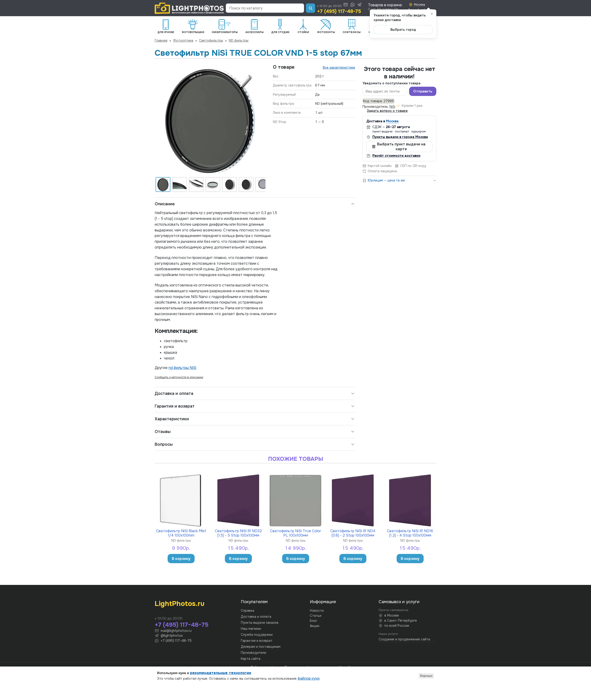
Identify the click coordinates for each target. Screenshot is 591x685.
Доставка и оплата (174, 393)
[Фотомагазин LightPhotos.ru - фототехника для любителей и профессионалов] (189, 8)
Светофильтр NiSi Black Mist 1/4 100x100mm (181, 533)
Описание (165, 203)
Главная (161, 40)
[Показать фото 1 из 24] (163, 184)
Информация (323, 601)
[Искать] (310, 8)
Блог (313, 621)
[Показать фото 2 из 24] (179, 184)
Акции (314, 626)
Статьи (315, 616)
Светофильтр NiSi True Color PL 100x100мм (295, 533)
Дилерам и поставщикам (260, 647)
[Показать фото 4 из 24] (212, 184)
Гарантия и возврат (175, 406)
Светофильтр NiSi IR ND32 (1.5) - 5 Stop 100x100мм (238, 533)
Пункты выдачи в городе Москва (400, 137)
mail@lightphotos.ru (176, 631)
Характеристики (172, 418)
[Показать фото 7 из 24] (262, 184)
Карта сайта (250, 659)
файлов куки (309, 678)
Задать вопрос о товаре (387, 111)
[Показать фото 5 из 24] (229, 184)
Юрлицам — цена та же (386, 180)
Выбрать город (403, 30)
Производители (253, 653)
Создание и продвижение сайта (404, 639)
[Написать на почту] (346, 5)
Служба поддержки (257, 635)
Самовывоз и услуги (399, 601)
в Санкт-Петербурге (400, 620)
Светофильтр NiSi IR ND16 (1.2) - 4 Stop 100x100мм (410, 533)
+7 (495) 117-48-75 (339, 11)
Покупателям (254, 601)
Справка (247, 610)
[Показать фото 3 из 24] (196, 184)
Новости (317, 610)
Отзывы (163, 431)
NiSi (392, 106)
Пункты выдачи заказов (259, 622)
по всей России (396, 626)
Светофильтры (211, 40)
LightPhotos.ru (180, 603)
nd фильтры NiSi (182, 367)
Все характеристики (339, 67)
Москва (392, 121)
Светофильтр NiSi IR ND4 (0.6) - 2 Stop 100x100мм (352, 533)
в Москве (391, 615)
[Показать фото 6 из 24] (246, 184)
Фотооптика (183, 40)
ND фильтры (238, 40)
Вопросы (164, 444)
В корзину (181, 558)
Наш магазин (251, 629)
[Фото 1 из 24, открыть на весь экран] (210, 119)
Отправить (422, 91)
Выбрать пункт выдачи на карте (401, 146)
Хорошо (426, 676)
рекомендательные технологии (220, 672)
